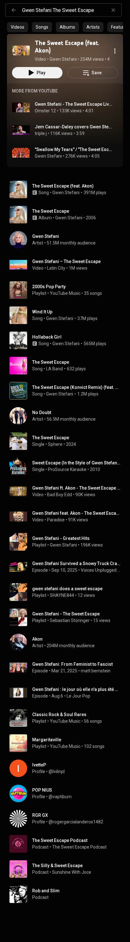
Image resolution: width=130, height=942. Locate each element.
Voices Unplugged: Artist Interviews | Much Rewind (101, 570)
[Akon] (67, 642)
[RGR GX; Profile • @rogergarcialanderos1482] (67, 818)
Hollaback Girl (47, 336)
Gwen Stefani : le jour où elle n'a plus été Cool (76, 689)
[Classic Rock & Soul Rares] (67, 718)
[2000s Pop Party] (67, 290)
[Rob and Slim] (67, 894)
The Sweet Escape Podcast (79, 846)
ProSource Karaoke (67, 469)
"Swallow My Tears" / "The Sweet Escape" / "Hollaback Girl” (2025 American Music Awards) (74, 149)
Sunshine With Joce (71, 872)
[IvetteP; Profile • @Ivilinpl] (67, 768)
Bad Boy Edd (59, 494)
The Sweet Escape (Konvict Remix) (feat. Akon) (76, 387)
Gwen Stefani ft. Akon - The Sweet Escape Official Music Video (76, 488)
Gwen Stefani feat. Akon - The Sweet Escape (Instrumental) (76, 513)
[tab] (17, 27)
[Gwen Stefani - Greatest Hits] (67, 541)
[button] (21, 50)
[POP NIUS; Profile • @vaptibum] (67, 793)
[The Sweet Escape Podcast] (67, 843)
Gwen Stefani (48, 156)
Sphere (55, 444)
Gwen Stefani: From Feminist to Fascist (72, 664)
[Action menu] (115, 51)
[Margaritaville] (67, 743)
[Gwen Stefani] (67, 239)
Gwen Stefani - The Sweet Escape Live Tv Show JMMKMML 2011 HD (74, 104)
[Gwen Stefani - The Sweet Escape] (67, 617)
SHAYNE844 (62, 595)
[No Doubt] (67, 416)
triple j (41, 133)
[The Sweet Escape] (67, 214)
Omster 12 (45, 110)
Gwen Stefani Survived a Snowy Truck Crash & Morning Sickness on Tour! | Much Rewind (76, 563)
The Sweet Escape (50, 362)
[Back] (14, 10)
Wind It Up (42, 311)
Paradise (56, 519)
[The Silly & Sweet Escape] (67, 869)
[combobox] (71, 10)
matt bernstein (95, 670)
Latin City (56, 268)
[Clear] (113, 10)
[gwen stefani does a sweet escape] (67, 592)
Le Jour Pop (78, 695)
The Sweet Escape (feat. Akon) (63, 185)
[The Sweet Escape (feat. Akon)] (21, 50)
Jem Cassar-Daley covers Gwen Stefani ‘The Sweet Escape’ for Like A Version (74, 126)
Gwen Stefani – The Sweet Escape (66, 261)
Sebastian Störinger (70, 620)
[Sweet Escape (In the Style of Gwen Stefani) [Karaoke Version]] (67, 466)
